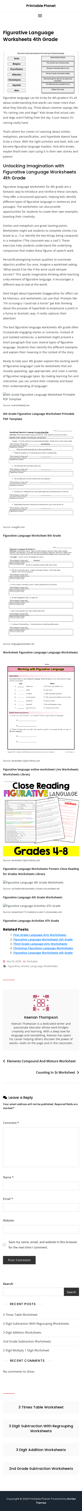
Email (8, 1199)
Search (8, 1284)
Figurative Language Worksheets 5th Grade (43, 939)
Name (8, 1177)
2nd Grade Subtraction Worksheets (27, 1341)
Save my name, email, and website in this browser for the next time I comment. (43, 1244)
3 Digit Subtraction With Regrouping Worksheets (36, 1323)
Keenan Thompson (41, 1017)
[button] (41, 15)
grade (25, 966)
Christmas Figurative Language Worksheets (43, 948)
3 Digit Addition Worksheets (22, 1332)
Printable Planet (41, 5)
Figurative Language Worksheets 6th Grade (43, 953)
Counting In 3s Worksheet (55, 1072)
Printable (32, 961)
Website (8, 1220)
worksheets (51, 966)
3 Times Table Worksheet (20, 1315)
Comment (11, 1123)
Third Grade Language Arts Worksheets (40, 944)
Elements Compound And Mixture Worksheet (41, 1061)
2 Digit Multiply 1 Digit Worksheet (26, 1350)
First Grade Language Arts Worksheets (39, 935)
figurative (14, 966)
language (36, 966)
